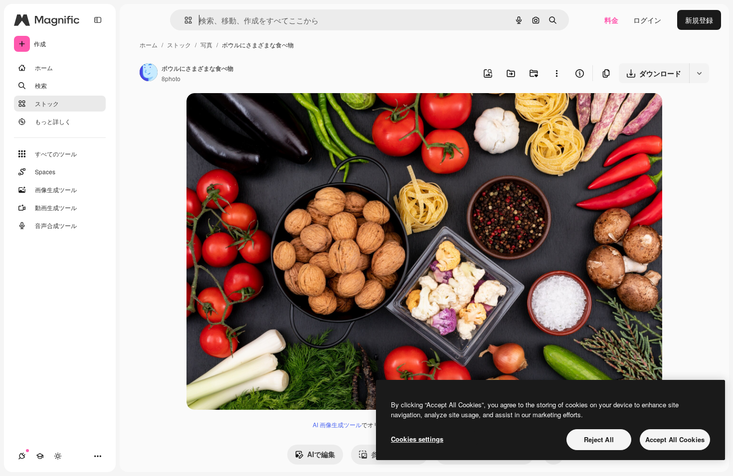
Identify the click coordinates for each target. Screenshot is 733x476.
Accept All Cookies (675, 439)
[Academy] (40, 456)
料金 (611, 20)
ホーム (149, 44)
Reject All (599, 439)
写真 (206, 44)
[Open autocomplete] (184, 20)
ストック (179, 44)
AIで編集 (321, 454)
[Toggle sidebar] (98, 20)
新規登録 (699, 20)
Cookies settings (417, 439)
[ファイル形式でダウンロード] (699, 73)
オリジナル (255, 112)
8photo (171, 78)
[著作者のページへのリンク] (149, 73)
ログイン (647, 20)
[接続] (22, 456)
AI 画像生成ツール (337, 424)
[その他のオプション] (556, 73)
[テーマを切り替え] (58, 456)
